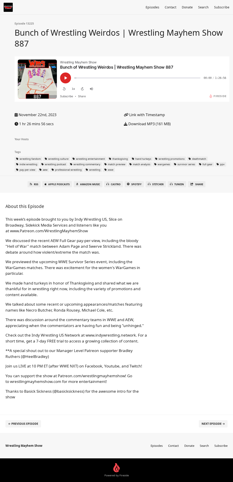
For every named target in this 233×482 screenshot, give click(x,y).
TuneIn (179, 184)
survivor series (186, 164)
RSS (36, 184)
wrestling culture (58, 158)
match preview (116, 164)
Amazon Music (90, 184)
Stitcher (158, 184)
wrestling (94, 169)
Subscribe (221, 7)
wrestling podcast (55, 164)
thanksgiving (120, 158)
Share (199, 184)
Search (203, 7)
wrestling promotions (171, 158)
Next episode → (213, 424)
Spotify (136, 184)
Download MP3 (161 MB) (149, 123)
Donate (187, 7)
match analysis (141, 164)
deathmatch (198, 158)
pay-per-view (27, 169)
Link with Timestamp (146, 114)
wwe (110, 169)
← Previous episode (23, 424)
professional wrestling (68, 169)
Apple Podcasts (59, 184)
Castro (116, 184)
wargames (163, 164)
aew (45, 169)
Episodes (152, 7)
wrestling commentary (86, 164)
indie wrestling (28, 164)
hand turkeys (143, 158)
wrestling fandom (30, 158)
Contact (170, 7)
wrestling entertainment (90, 158)
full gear (207, 164)
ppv (222, 164)
